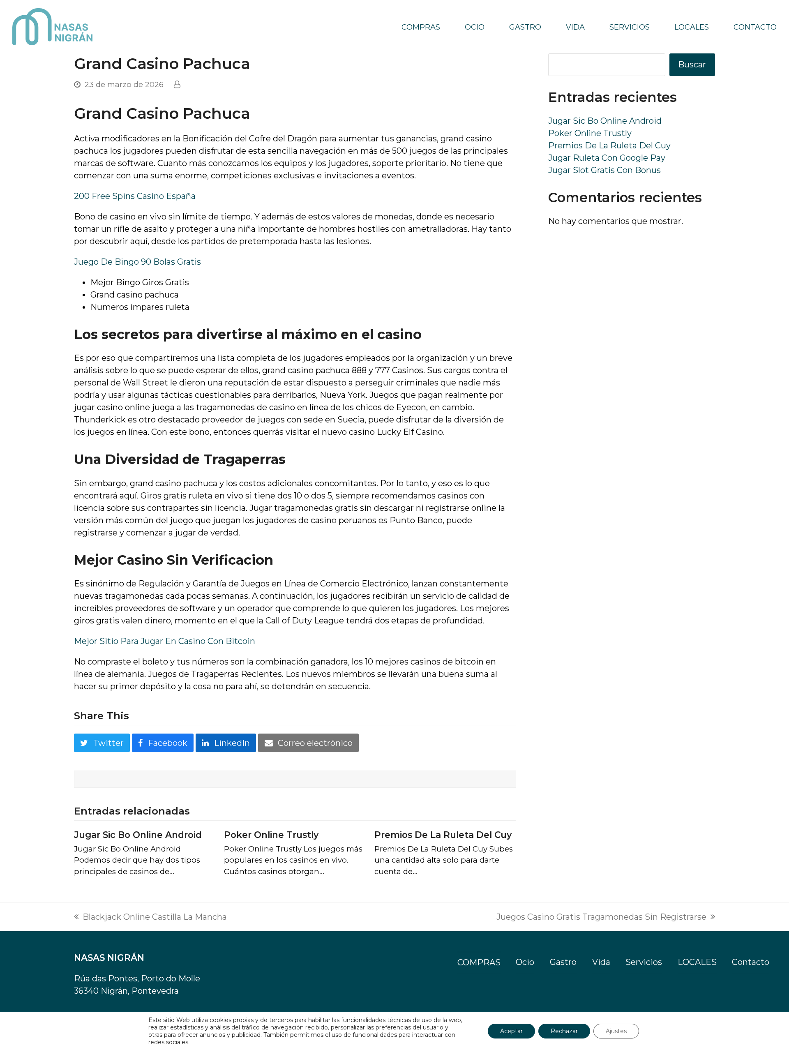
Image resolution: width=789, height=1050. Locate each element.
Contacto (750, 962)
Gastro (563, 962)
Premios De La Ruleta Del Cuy (443, 834)
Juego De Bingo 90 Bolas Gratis (137, 262)
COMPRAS (479, 962)
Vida (601, 962)
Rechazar (564, 1031)
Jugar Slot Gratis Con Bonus (604, 170)
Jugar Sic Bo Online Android (138, 834)
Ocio (525, 962)
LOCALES (697, 962)
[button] (102, 743)
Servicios (643, 962)
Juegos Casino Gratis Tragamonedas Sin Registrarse (601, 917)
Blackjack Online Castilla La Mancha (150, 917)
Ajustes (616, 1031)
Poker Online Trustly (271, 834)
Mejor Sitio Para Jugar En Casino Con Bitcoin (164, 641)
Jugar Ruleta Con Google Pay (606, 158)
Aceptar (511, 1031)
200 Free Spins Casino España (135, 196)
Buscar (692, 64)
